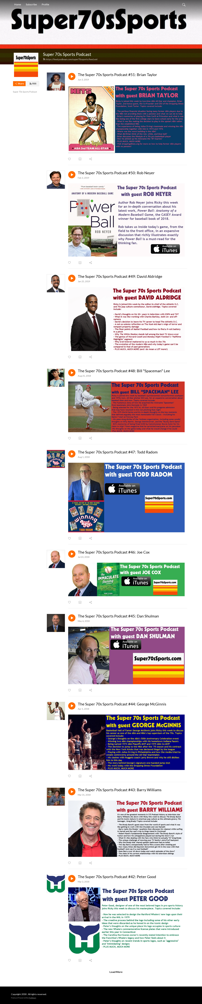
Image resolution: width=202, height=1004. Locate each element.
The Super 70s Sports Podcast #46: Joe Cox (114, 552)
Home (17, 4)
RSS (34, 83)
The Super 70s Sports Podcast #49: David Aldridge (120, 276)
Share (21, 83)
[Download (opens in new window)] (80, 159)
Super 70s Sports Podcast (67, 54)
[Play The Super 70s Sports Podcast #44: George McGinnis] (71, 706)
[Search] (184, 4)
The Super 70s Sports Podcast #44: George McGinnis (122, 704)
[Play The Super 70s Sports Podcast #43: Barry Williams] (71, 791)
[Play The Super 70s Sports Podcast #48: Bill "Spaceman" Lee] (71, 372)
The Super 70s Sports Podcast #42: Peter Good (117, 876)
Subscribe (31, 4)
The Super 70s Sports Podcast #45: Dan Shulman (118, 616)
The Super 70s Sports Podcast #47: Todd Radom (118, 452)
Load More (116, 971)
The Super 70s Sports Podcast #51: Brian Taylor (117, 74)
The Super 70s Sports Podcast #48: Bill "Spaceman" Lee (124, 371)
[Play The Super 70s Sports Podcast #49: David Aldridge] (71, 278)
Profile (45, 4)
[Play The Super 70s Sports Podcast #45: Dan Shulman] (71, 618)
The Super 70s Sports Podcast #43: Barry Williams (119, 790)
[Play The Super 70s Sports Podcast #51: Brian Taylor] (71, 76)
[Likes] (69, 159)
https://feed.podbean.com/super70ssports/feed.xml (71, 59)
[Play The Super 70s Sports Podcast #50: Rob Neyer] (71, 174)
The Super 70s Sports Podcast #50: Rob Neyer (116, 173)
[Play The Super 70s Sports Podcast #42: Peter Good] (71, 878)
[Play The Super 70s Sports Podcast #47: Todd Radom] (71, 454)
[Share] (91, 159)
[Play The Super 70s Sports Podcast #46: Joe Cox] (71, 554)
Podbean (32, 998)
